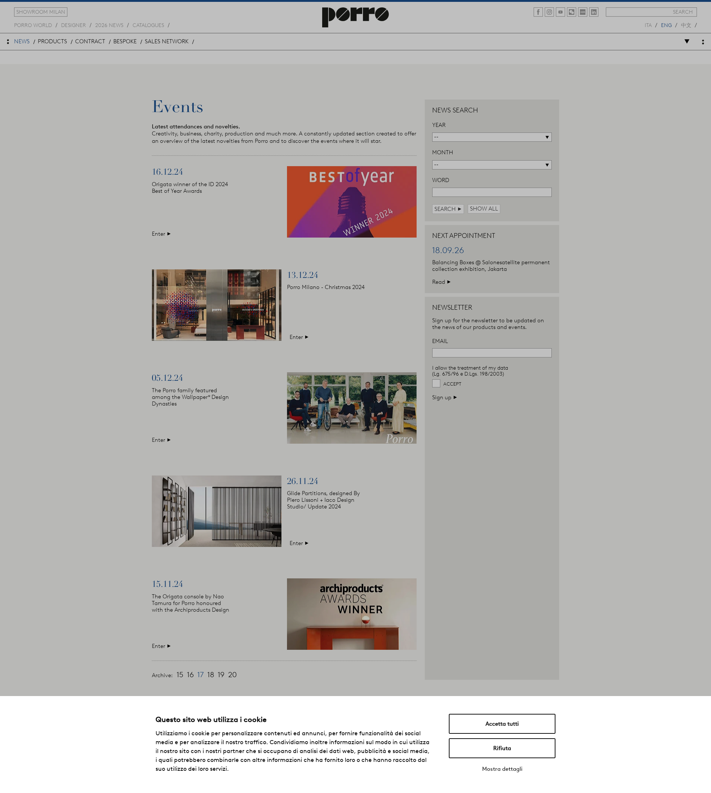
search (683, 12)
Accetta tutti (502, 723)
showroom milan (40, 12)
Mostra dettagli (502, 769)
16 (190, 674)
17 (200, 674)
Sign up (444, 397)
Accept (452, 384)
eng (666, 24)
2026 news (109, 24)
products (52, 41)
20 (232, 674)
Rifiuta (502, 748)
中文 (686, 24)
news (22, 41)
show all (484, 208)
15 (180, 674)
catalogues (148, 24)
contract (90, 41)
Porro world (33, 24)
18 (210, 674)
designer (73, 24)
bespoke (125, 41)
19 (221, 674)
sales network (166, 41)
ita (648, 24)
